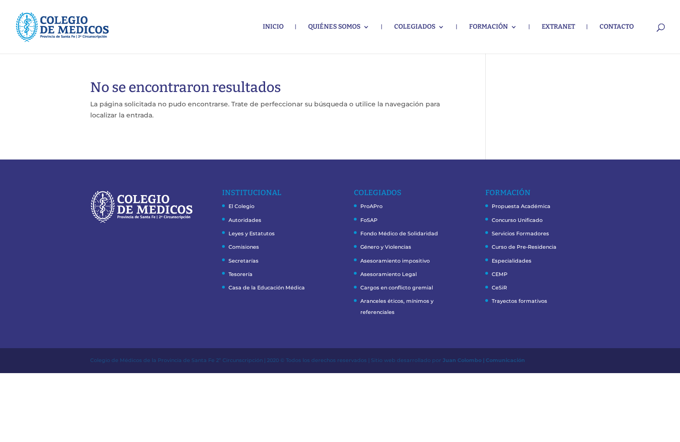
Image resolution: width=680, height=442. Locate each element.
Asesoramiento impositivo (395, 261)
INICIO (273, 27)
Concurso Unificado (517, 220)
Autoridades (245, 220)
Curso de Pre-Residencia (524, 247)
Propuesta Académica (521, 206)
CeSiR (499, 287)
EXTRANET (558, 27)
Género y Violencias (385, 247)
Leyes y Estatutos (252, 233)
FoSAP (368, 220)
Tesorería (241, 274)
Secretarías (244, 261)
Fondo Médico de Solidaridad (399, 233)
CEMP (499, 274)
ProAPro (371, 206)
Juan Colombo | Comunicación (484, 360)
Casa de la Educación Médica (267, 287)
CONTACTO (617, 27)
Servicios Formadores (520, 233)
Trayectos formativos (519, 301)
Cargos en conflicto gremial (396, 287)
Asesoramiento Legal (388, 274)
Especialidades (512, 261)
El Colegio (241, 206)
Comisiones (244, 247)
